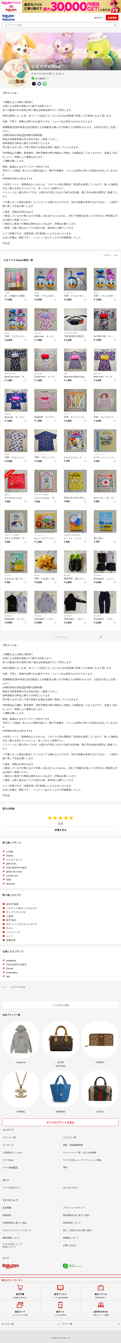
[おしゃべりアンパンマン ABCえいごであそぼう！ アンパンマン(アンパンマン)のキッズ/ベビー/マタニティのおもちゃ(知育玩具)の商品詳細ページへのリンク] (45, 521)
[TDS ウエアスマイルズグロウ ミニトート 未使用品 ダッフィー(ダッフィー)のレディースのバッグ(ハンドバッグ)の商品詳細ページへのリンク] (105, 400)
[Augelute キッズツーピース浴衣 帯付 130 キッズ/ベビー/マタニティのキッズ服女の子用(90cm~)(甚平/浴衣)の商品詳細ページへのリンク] (45, 400)
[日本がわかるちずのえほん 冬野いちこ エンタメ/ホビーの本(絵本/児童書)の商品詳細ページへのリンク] (75, 481)
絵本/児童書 (12, 904)
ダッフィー (68, 414)
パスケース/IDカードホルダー (21, 908)
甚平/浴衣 (11, 920)
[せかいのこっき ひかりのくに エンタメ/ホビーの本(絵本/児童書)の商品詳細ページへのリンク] (105, 481)
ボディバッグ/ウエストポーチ (21, 924)
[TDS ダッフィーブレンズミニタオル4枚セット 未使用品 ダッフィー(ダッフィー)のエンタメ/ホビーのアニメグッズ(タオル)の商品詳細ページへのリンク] (75, 400)
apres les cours (10, 373)
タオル (9, 928)
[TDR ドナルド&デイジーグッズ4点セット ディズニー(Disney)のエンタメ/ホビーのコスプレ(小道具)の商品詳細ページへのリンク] (105, 279)
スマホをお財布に (60, 1313)
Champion (97, 575)
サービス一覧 (8, 1324)
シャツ (9, 936)
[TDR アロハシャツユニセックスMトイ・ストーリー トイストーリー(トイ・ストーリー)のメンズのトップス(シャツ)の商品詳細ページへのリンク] (45, 440)
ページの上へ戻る (60, 1005)
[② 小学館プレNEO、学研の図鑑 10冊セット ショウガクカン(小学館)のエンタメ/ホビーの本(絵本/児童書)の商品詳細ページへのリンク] (16, 279)
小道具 (9, 916)
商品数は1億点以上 (20, 1295)
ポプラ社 (8, 575)
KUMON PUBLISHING (72, 535)
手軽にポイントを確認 (101, 1313)
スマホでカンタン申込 (20, 1313)
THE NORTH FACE (71, 333)
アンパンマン (39, 535)
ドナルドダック (69, 293)
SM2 (65, 373)
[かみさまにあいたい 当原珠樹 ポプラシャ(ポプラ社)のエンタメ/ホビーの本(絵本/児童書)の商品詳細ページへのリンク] (16, 562)
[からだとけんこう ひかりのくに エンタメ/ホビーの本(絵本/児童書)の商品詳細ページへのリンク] (75, 440)
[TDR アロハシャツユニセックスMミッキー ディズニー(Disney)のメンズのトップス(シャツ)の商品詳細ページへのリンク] (16, 440)
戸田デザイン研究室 (41, 494)
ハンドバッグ (13, 932)
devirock (8, 414)
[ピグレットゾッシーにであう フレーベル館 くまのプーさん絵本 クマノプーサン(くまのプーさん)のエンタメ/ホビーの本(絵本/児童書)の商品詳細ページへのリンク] (105, 440)
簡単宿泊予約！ (101, 1295)
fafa (8, 976)
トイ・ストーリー (40, 454)
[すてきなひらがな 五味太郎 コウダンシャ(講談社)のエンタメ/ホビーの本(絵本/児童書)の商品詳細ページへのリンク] (16, 481)
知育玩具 (11, 940)
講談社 (7, 494)
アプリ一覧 (67, 1324)
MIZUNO (67, 575)
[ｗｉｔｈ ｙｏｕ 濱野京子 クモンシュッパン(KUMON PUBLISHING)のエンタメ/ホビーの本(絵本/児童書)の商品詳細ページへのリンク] (75, 521)
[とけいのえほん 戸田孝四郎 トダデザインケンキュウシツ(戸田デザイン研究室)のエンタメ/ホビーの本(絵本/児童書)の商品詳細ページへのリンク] (45, 481)
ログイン (98, 17)
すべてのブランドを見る (60, 1122)
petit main (37, 333)
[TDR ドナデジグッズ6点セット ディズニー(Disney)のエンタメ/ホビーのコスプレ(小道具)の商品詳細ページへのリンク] (16, 319)
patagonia (11, 960)
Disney (36, 293)
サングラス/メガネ (16, 912)
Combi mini (38, 373)
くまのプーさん (99, 454)
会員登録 (112, 17)
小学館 (7, 293)
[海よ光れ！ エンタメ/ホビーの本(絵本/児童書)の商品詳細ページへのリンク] (105, 521)
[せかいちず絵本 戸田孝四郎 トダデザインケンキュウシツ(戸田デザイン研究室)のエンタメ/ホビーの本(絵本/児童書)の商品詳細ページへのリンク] (16, 521)
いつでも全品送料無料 (60, 1295)
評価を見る (60, 830)
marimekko (12, 972)
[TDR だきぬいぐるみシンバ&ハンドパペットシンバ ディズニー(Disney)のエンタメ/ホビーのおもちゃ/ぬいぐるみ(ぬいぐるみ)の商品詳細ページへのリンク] (45, 562)
